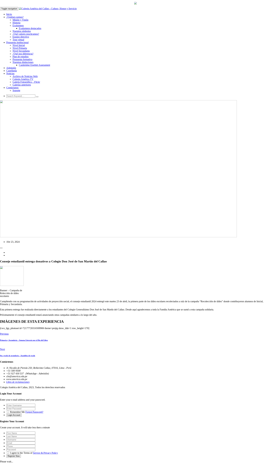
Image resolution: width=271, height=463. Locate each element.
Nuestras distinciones (23, 62)
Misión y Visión (20, 20)
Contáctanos (12, 87)
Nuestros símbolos (22, 31)
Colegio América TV (23, 79)
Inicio (9, 14)
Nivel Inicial (19, 45)
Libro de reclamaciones (17, 382)
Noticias (10, 73)
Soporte (16, 90)
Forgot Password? (34, 412)
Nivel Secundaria (21, 51)
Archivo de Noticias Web (25, 76)
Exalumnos (18, 25)
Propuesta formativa (22, 59)
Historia (16, 22)
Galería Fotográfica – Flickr (26, 82)
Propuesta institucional (17, 42)
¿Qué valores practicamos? (26, 34)
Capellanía (11, 70)
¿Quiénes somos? (15, 17)
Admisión (11, 68)
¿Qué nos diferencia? (23, 53)
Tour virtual (18, 39)
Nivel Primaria (20, 48)
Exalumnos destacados (30, 28)
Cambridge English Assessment (34, 65)
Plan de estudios (21, 56)
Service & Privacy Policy (45, 453)
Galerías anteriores (22, 84)
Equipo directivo (21, 36)
